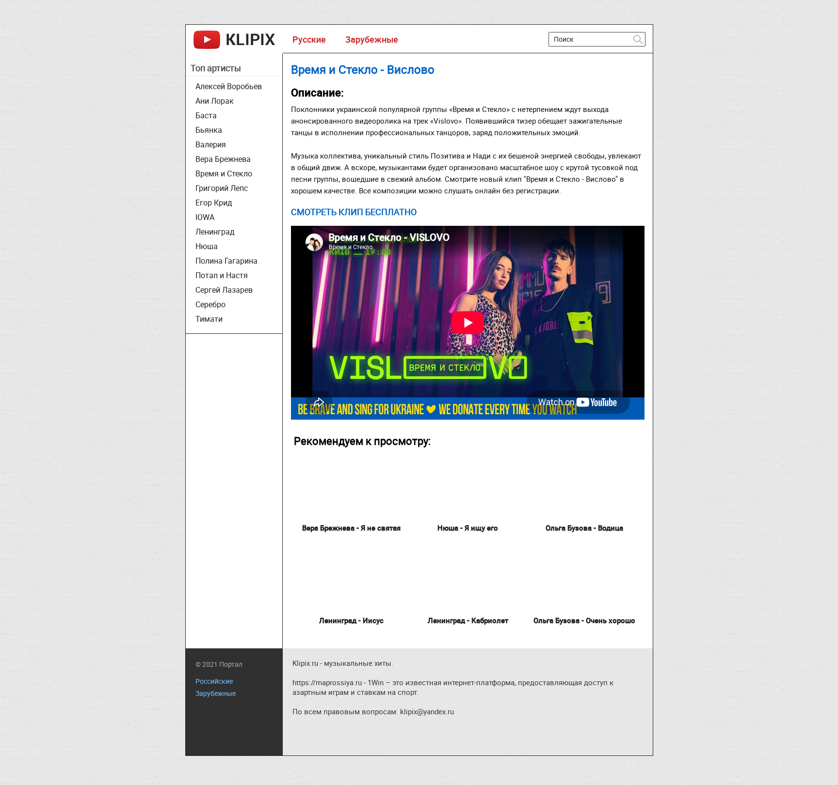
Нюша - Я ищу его (467, 528)
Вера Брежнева (223, 159)
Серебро (210, 304)
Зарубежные (371, 39)
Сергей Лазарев (224, 289)
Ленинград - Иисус (351, 620)
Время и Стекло (223, 173)
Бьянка (208, 130)
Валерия (210, 144)
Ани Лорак (214, 100)
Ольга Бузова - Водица (584, 528)
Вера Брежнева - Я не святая (351, 528)
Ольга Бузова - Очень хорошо (584, 620)
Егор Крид (213, 202)
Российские (214, 681)
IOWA (204, 217)
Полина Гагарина (226, 260)
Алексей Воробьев (228, 86)
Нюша (206, 246)
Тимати (209, 319)
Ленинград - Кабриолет (468, 620)
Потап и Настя (221, 275)
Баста (206, 115)
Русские (309, 39)
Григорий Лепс (221, 188)
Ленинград (215, 231)
